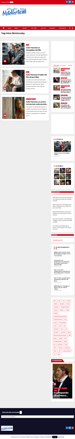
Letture (34, 28)
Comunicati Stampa (65, 307)
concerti (55, 310)
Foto (28, 44)
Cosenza (61, 310)
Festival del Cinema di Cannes (60, 316)
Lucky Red (63, 332)
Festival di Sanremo (58, 319)
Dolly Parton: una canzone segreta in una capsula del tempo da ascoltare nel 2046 (66, 73)
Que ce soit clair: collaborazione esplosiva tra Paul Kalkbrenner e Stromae (62, 271)
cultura (67, 310)
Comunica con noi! (57, 240)
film (65, 319)
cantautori (62, 303)
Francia (55, 322)
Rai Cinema (60, 344)
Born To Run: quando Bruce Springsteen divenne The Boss (62, 279)
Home (9, 28)
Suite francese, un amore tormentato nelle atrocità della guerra (36, 104)
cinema (68, 303)
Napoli (60, 338)
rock (66, 344)
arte (64, 300)
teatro (55, 351)
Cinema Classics (57, 388)
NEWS (68, 68)
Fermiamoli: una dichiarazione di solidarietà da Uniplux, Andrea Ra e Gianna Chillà (61, 262)
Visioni (24, 28)
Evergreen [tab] (63, 65)
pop (54, 344)
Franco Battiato (62, 322)
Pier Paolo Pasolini (57, 341)
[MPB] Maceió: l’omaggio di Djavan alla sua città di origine (62, 287)
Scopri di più (61, 437)
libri (62, 329)
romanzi (60, 347)
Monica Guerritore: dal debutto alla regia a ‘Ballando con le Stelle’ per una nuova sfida (66, 81)
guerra (55, 325)
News (16, 28)
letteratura (56, 329)
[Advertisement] (26, 20)
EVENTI (65, 68)
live (66, 329)
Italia (60, 325)
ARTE (62, 68)
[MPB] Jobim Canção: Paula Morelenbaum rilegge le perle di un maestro (62, 254)
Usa (54, 354)
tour (60, 351)
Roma (55, 347)
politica (65, 341)
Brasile (68, 300)
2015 (59, 300)
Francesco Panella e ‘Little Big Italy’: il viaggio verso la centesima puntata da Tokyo (66, 98)
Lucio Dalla (56, 332)
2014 (55, 300)
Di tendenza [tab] (69, 65)
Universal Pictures (67, 351)
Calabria (55, 303)
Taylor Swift (67, 347)
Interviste (62, 28)
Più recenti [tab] (56, 65)
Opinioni (52, 28)
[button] (69, 28)
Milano (69, 332)
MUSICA (62, 103)
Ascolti (43, 28)
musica (55, 338)
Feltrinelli (55, 313)
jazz (65, 325)
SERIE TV (62, 70)
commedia (56, 307)
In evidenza (64, 388)
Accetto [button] (54, 437)
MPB (70, 335)
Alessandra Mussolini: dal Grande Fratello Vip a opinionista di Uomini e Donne (66, 91)
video (59, 354)
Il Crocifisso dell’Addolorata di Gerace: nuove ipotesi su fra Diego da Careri (66, 106)
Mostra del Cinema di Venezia (60, 335)
